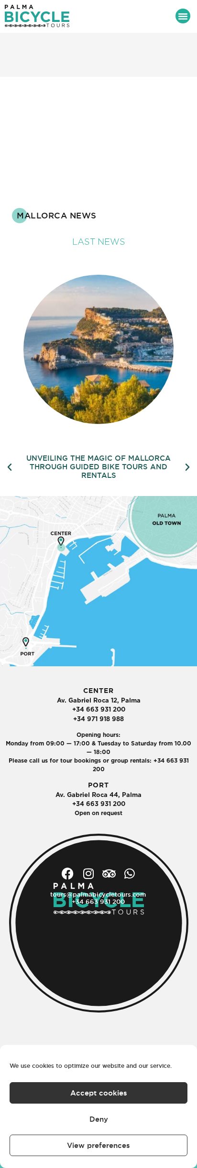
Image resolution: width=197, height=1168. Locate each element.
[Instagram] (88, 873)
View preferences (98, 1145)
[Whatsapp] (129, 873)
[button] (183, 16)
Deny (98, 1119)
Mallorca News (57, 215)
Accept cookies (98, 1093)
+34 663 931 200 (98, 709)
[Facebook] (68, 873)
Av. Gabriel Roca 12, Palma (99, 700)
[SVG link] (37, 16)
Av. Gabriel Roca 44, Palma (98, 794)
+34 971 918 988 (98, 719)
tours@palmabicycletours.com (98, 894)
